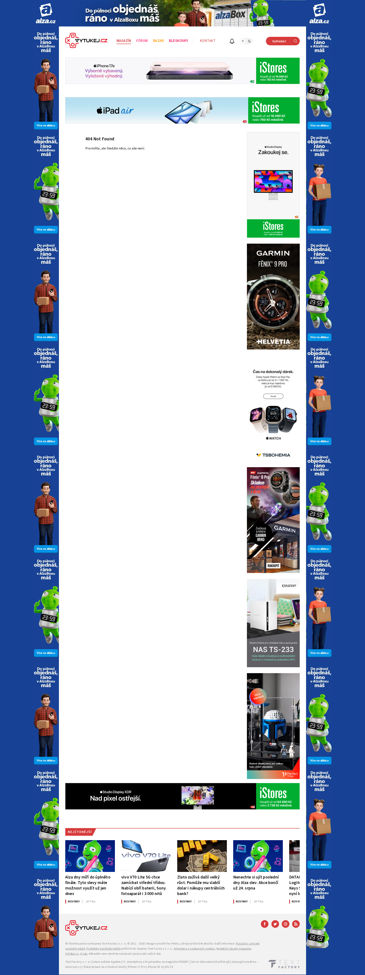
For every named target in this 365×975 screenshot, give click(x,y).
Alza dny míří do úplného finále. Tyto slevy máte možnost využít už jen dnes (87, 885)
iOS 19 (169, 967)
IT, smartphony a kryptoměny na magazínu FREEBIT (156, 962)
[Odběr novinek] (232, 42)
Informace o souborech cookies (194, 949)
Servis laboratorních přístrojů (210, 962)
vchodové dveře (115, 967)
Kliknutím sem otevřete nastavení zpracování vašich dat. (125, 954)
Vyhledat (279, 41)
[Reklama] (46, 13)
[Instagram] (285, 924)
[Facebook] (264, 924)
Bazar (158, 40)
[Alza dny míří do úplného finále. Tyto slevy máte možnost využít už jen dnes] (90, 856)
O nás (83, 954)
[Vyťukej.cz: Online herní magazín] (86, 41)
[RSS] (296, 924)
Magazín (124, 40)
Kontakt (208, 40)
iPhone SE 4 (155, 967)
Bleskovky (178, 40)
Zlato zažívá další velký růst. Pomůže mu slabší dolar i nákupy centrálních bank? (201, 885)
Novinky (74, 901)
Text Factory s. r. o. (114, 944)
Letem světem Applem (106, 962)
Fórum (142, 40)
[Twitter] (275, 924)
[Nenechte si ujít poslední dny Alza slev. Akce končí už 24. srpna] (258, 856)
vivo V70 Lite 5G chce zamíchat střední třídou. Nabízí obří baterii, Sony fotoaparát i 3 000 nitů (143, 885)
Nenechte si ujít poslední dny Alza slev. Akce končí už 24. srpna (256, 882)
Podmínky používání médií (103, 949)
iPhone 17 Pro (137, 967)
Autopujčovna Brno (244, 962)
